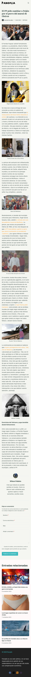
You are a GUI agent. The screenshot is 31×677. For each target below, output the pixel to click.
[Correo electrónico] (21, 673)
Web (4, 526)
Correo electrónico (9, 520)
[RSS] (17, 673)
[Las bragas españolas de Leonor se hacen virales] (15, 602)
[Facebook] (10, 673)
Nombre (5, 515)
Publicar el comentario (9, 553)
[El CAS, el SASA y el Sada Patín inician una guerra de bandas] (15, 577)
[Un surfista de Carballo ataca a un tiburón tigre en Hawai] (15, 628)
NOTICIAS (25, 20)
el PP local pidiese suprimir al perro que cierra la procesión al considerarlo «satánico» (14, 231)
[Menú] (28, 3)
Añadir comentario (8, 531)
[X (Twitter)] (14, 673)
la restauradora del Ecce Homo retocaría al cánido (15, 115)
